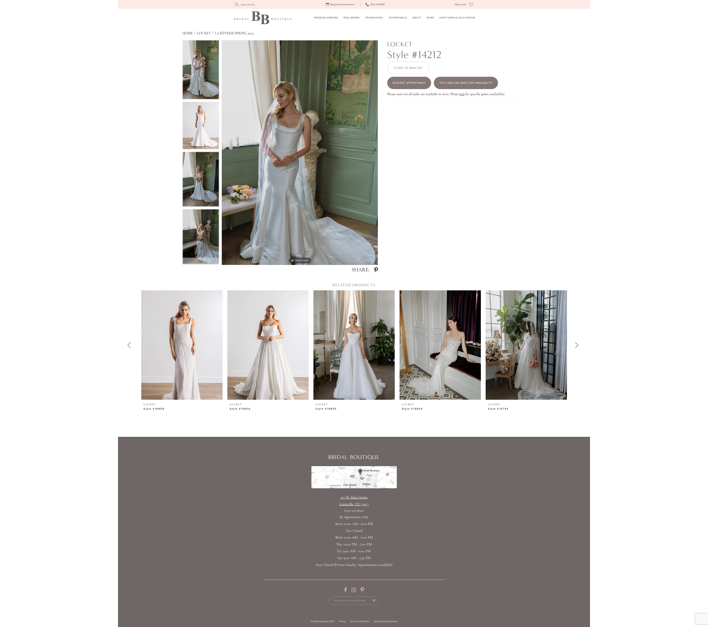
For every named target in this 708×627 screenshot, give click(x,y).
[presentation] (182, 345)
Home (188, 33)
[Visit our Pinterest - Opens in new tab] (362, 590)
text (461, 94)
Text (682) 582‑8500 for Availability (466, 82)
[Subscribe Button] (373, 601)
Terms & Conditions (359, 621)
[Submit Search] (236, 4)
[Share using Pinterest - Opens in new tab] (376, 270)
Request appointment (409, 82)
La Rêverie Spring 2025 (234, 33)
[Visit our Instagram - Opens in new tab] (353, 590)
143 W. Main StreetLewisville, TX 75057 (354, 501)
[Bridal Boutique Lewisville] (263, 17)
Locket (203, 33)
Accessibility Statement (386, 621)
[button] (461, 4)
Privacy (342, 621)
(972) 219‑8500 (354, 511)
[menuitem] (340, 4)
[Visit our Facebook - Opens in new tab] (345, 590)
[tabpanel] (201, 71)
